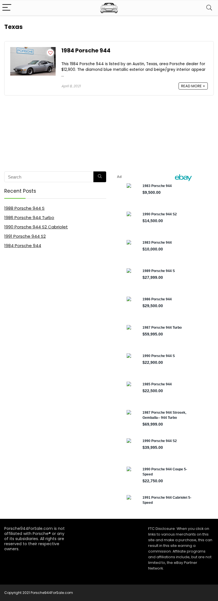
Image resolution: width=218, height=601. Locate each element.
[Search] (209, 7)
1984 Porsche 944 (85, 50)
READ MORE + (193, 86)
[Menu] (7, 7)
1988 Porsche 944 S (24, 208)
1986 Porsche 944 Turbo (29, 217)
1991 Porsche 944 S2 (25, 236)
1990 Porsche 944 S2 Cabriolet (36, 227)
